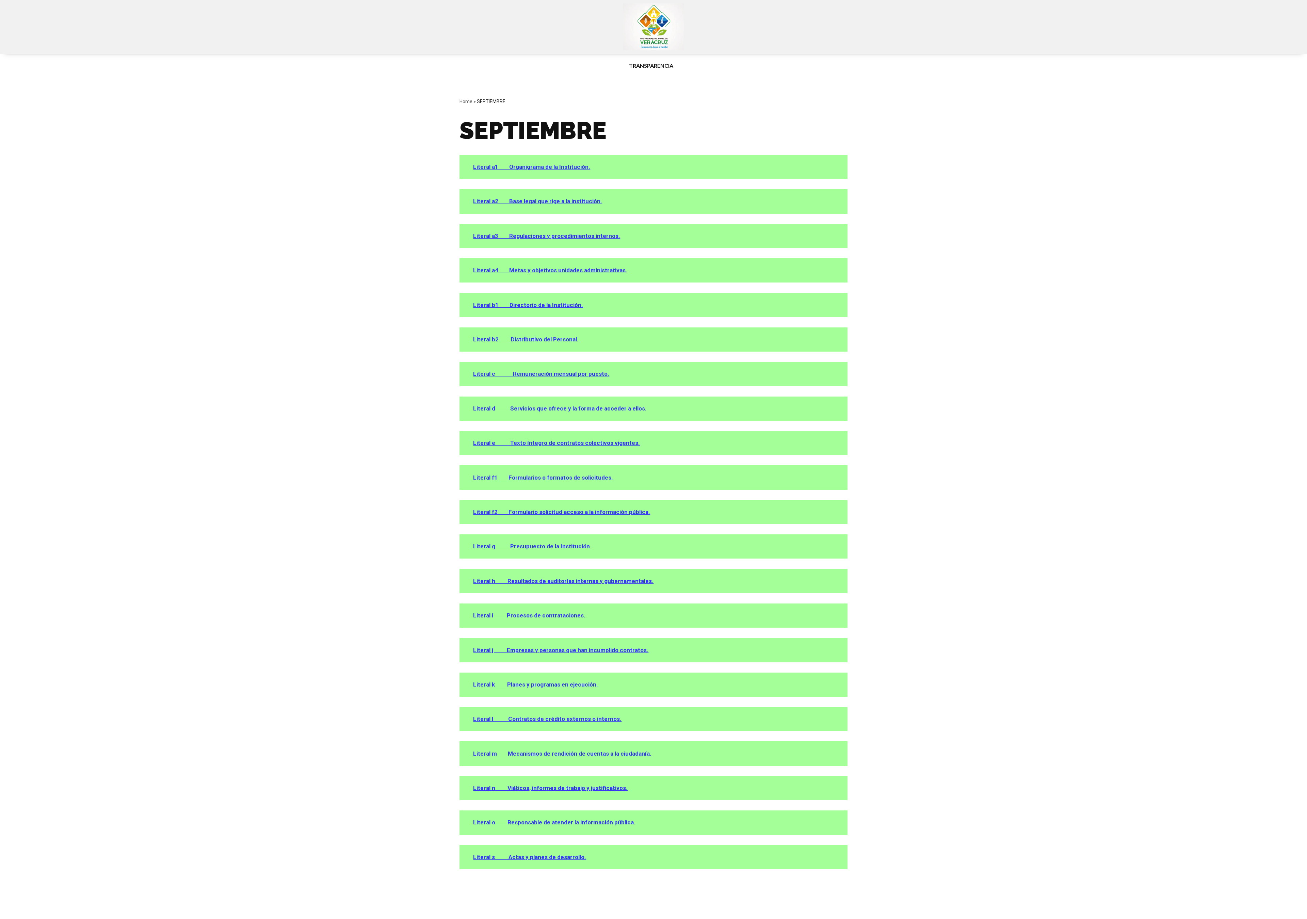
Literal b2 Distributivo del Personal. (526, 339)
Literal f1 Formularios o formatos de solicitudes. (543, 477)
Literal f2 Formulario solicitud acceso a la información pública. (561, 512)
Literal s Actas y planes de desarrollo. (529, 857)
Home (465, 101)
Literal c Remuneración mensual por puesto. (541, 373)
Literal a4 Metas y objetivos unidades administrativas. (550, 270)
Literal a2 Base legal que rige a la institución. (537, 201)
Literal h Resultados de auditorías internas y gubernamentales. (563, 581)
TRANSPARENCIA (651, 65)
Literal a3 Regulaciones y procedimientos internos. (546, 235)
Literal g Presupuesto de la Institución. (532, 546)
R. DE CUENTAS (709, 65)
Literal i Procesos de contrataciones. (529, 615)
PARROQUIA (553, 65)
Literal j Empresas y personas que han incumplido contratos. (560, 650)
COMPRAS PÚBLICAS (773, 65)
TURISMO (599, 65)
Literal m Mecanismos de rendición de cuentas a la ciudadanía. (562, 753)
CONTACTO (834, 65)
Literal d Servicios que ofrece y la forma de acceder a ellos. (560, 408)
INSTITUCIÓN (502, 65)
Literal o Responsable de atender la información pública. (554, 822)
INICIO (466, 65)
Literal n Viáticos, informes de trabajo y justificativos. (550, 788)
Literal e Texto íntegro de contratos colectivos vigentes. (556, 442)
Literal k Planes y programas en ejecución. (535, 684)
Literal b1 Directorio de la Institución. (528, 305)
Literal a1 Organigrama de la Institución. (531, 166)
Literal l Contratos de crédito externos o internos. (547, 718)
